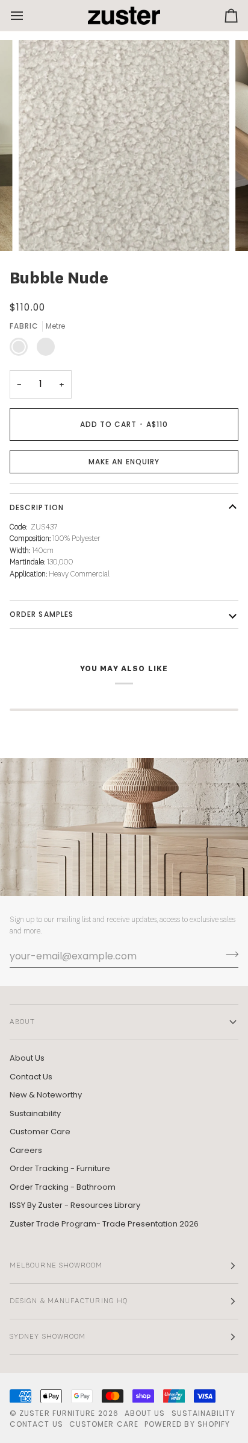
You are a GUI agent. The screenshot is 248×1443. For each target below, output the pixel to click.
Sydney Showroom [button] (47, 1336)
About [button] (22, 1022)
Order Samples (41, 614)
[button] (124, 461)
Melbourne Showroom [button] (56, 1265)
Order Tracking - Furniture (60, 1168)
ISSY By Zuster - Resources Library (75, 1205)
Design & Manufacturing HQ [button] (69, 1301)
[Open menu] (28, 15)
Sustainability (35, 1113)
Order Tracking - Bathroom (63, 1187)
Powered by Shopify (187, 1424)
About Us (27, 1058)
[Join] (228, 954)
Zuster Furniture (57, 1413)
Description (37, 507)
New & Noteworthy (46, 1094)
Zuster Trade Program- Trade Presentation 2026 (104, 1224)
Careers (26, 1150)
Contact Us (31, 1076)
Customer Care (40, 1131)
